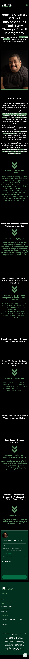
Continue (14, 580)
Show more (8, 553)
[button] (27, 5)
